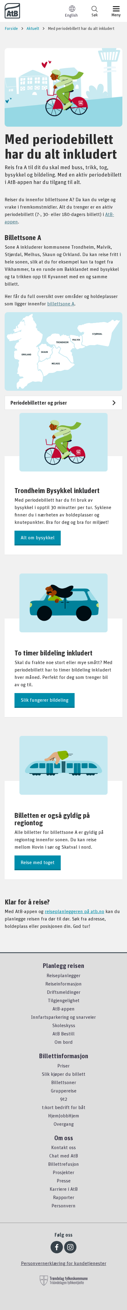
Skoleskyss (63, 1025)
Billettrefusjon (63, 1164)
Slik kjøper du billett (63, 1074)
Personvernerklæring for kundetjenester (63, 1263)
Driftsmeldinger (63, 992)
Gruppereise (63, 1091)
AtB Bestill (63, 1033)
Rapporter (63, 1197)
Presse (64, 1180)
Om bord (64, 1042)
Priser (63, 1066)
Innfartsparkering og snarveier (63, 1017)
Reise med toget (38, 862)
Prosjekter (63, 1172)
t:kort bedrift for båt (63, 1107)
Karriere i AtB (64, 1189)
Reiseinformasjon (63, 984)
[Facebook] (57, 1247)
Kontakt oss (63, 1147)
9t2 (63, 1099)
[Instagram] (70, 1247)
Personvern (63, 1205)
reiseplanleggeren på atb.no (74, 911)
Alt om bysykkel (38, 537)
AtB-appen (63, 1009)
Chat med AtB (63, 1156)
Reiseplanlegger (63, 975)
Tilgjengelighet (64, 1000)
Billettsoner (63, 1082)
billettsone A (60, 303)
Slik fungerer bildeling (44, 700)
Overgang (64, 1124)
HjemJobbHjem (63, 1115)
